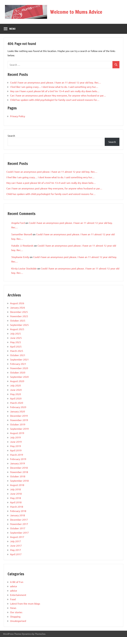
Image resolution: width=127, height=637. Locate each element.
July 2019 (15, 437)
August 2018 (17, 484)
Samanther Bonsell (21, 234)
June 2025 (16, 337)
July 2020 (15, 385)
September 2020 (19, 376)
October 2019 (17, 424)
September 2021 (19, 359)
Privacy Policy (17, 116)
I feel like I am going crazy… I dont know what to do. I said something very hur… (54, 86)
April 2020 (16, 398)
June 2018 (16, 493)
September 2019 (19, 428)
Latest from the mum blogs (25, 603)
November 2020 (19, 368)
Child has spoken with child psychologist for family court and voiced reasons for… (54, 99)
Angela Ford (18, 222)
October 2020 (17, 372)
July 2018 (15, 489)
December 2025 (19, 311)
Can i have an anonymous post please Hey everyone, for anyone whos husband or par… (58, 95)
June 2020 (16, 389)
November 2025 (19, 316)
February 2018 (18, 510)
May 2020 (15, 394)
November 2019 (19, 420)
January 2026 (17, 307)
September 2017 (19, 532)
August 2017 (17, 536)
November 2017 (19, 523)
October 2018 (17, 476)
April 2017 (16, 554)
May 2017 (15, 549)
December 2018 (19, 467)
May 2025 (15, 342)
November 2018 (19, 471)
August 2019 (17, 433)
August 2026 (17, 303)
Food (13, 599)
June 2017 (16, 545)
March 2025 (16, 350)
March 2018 (16, 506)
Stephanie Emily (20, 256)
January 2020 (17, 411)
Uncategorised (18, 620)
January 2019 (17, 463)
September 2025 (19, 324)
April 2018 (16, 502)
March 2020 (16, 402)
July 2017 (15, 541)
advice (13, 586)
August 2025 (17, 329)
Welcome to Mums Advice (76, 11)
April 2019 (16, 450)
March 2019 (16, 454)
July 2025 (15, 333)
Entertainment (18, 594)
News (13, 607)
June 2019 (16, 441)
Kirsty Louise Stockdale (24, 268)
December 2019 (19, 415)
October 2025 (17, 320)
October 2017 (17, 528)
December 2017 (19, 519)
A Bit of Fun (16, 581)
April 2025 (16, 346)
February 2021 (18, 363)
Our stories (16, 612)
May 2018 (15, 497)
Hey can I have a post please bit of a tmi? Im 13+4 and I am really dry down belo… (54, 91)
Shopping (15, 616)
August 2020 (17, 381)
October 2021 (17, 355)
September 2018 (19, 480)
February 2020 (18, 407)
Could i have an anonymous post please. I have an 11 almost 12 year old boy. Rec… (55, 82)
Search (11, 135)
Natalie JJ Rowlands (22, 245)
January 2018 (17, 515)
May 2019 (15, 445)
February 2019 (18, 458)
